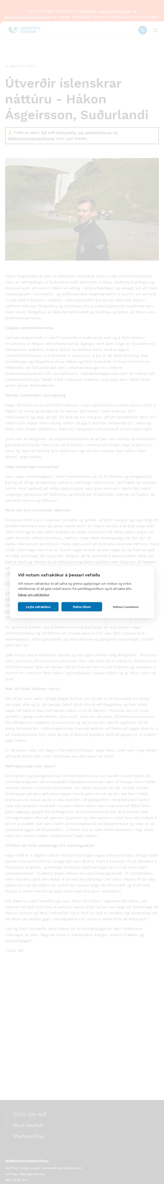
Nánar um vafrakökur (34, 594)
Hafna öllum (82, 606)
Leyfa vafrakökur (38, 606)
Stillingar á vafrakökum (126, 606)
